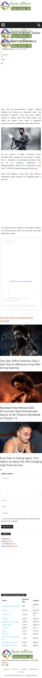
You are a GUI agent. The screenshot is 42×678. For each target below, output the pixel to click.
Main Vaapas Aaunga (9, 645)
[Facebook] (1, 665)
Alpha (4, 631)
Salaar (21, 174)
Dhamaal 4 (5, 619)
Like (9, 539)
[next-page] (1, 470)
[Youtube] (7, 665)
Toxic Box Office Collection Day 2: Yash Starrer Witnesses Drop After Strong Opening (20, 364)
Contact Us (24, 669)
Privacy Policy (34, 669)
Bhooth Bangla (7, 625)
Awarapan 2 (6, 614)
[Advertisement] (13, 17)
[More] (21, 63)
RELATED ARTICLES (9, 317)
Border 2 (5, 610)
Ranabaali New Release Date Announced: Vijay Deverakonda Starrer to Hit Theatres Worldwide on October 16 (20, 413)
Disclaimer (21, 672)
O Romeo (5, 634)
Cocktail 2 (5, 628)
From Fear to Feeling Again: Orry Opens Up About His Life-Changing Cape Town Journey (21, 461)
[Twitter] (5, 665)
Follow (10, 541)
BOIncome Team (8, 49)
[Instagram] (3, 665)
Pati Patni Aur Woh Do (9, 642)
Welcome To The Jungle (10, 622)
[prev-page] (0, 470)
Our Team (15, 669)
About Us (6, 669)
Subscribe (14, 546)
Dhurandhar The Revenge (10, 606)
